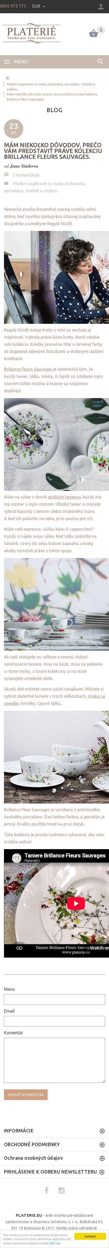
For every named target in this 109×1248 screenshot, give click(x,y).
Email (9, 1011)
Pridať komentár (26, 1095)
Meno (9, 989)
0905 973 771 (13, 6)
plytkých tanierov (64, 497)
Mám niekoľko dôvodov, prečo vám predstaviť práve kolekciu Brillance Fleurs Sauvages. (53, 151)
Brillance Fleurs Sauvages (28, 369)
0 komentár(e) (26, 175)
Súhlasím (90, 1236)
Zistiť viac (55, 1243)
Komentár (13, 1032)
